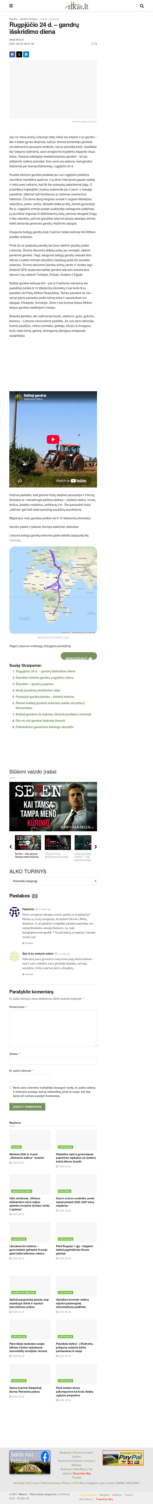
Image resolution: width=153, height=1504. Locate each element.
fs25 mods (32, 1483)
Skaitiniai (65, 1469)
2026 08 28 (17, 1258)
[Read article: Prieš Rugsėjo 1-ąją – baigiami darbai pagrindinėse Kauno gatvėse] (76, 1232)
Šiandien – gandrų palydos (35, 684)
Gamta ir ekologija (49, 18)
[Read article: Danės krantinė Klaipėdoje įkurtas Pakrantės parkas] (29, 1374)
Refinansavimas (50, 1483)
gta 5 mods (108, 1483)
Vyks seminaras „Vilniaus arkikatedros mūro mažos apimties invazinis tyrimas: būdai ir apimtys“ (29, 1203)
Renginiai (104, 1495)
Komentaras (18, 1007)
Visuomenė (64, 1461)
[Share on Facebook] (12, 54)
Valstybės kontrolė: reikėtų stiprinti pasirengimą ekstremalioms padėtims (72, 1303)
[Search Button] (142, 5)
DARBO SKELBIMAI (127, 1483)
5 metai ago (45, 909)
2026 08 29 (17, 1162)
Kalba (16, 1147)
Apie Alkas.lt (86, 1499)
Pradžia (13, 18)
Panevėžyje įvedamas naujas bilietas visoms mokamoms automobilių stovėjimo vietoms (28, 1347)
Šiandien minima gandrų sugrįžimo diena (45, 677)
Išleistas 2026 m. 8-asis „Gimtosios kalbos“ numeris (26, 1156)
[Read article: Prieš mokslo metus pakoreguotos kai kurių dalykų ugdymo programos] (76, 1374)
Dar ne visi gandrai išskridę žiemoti (40, 720)
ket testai (19, 1483)
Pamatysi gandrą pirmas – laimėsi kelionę (45, 696)
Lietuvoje (65, 1147)
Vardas (15, 1054)
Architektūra (21, 1191)
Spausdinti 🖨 (79, 658)
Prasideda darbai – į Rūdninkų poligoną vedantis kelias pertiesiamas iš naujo (74, 1347)
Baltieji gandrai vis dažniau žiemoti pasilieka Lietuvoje (53, 714)
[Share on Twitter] (19, 54)
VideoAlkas (79, 1469)
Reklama (117, 1495)
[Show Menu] (11, 5)
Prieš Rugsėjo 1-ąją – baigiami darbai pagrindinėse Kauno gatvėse (74, 1249)
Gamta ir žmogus (28, 18)
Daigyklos (92, 1483)
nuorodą (14, 540)
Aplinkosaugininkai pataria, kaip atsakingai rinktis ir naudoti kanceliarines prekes (29, 1303)
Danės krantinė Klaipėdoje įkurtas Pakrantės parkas (25, 1389)
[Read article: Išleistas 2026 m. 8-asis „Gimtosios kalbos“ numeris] (29, 1140)
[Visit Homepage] (76, 5)
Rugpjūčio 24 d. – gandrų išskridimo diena (45, 671)
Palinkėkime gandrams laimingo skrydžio (45, 727)
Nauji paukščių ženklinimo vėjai (38, 690)
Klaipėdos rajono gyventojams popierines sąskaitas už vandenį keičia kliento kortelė (76, 1157)
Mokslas (76, 1465)
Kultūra (64, 1191)
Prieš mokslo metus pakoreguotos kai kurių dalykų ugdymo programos (74, 1391)
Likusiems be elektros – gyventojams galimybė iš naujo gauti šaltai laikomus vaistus (28, 1249)
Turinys (129, 1495)
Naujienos (65, 1452)
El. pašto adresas (21, 1070)
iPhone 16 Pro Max (73, 1483)
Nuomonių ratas (82, 1452)
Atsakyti (29, 943)
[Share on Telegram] (26, 54)
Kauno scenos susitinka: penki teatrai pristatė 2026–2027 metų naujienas (75, 1201)
